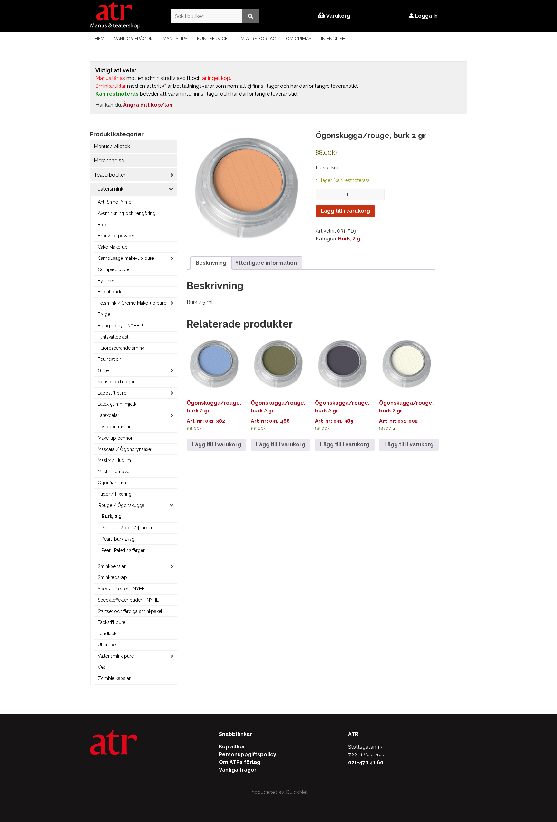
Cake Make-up (113, 246)
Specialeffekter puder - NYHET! (130, 600)
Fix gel (105, 314)
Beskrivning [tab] (211, 263)
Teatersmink (108, 189)
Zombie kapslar (114, 678)
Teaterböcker (109, 175)
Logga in (426, 16)
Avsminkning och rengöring (126, 213)
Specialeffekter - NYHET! (123, 588)
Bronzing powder (116, 235)
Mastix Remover (114, 471)
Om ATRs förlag (256, 38)
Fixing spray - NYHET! (120, 325)
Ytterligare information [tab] (266, 263)
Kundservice (212, 38)
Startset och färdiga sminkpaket (130, 611)
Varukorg (337, 16)
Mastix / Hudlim (114, 460)
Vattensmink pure (116, 656)
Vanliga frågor (133, 38)
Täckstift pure (111, 622)
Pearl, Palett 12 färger (123, 550)
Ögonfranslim (112, 482)
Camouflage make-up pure (126, 258)
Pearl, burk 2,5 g (118, 539)
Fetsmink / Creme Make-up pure (132, 303)
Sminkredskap (112, 577)
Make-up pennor (115, 438)
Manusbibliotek (112, 146)
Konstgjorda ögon (117, 381)
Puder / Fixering (115, 494)
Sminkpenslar (112, 566)
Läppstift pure (112, 393)
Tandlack (107, 633)
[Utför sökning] (250, 16)
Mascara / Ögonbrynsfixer (125, 449)
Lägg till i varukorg (345, 211)
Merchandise (109, 160)
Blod (103, 224)
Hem (99, 38)
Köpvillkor (232, 747)
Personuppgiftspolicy (247, 754)
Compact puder (114, 269)
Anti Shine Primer (115, 202)
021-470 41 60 (365, 762)
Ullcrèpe (107, 644)
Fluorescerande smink (121, 347)
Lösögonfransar (114, 426)
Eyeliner (106, 280)
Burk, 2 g (112, 516)
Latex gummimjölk (117, 404)
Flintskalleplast (113, 337)
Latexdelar (108, 415)
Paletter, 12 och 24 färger (127, 527)
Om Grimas (298, 38)
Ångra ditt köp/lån (147, 105)
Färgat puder (111, 291)
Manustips (174, 38)
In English (333, 38)
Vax (101, 667)
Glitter (104, 370)
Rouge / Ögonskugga (121, 505)
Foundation (109, 359)
